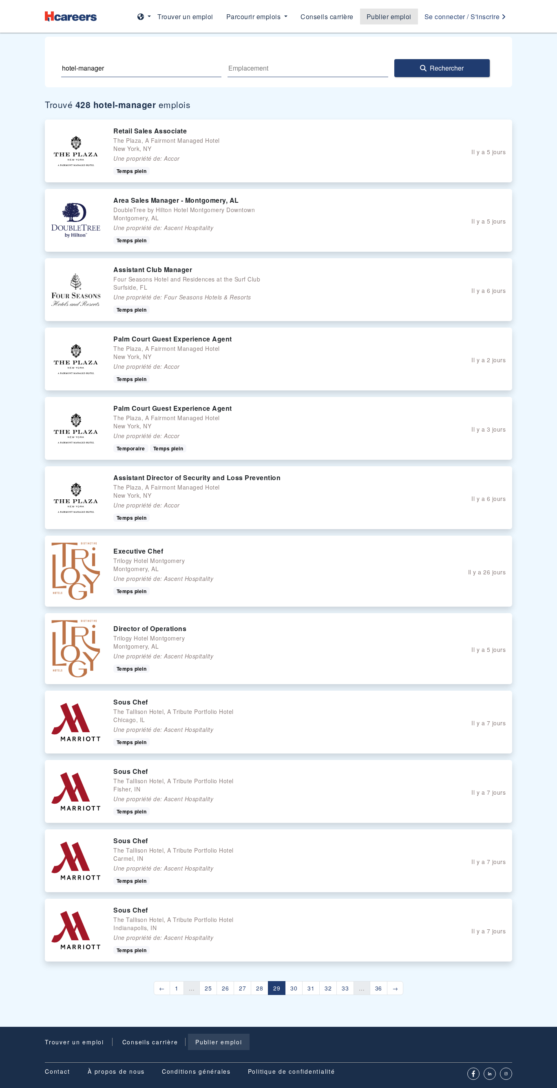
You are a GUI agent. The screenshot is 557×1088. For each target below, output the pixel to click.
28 (259, 988)
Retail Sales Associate (150, 130)
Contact (57, 1071)
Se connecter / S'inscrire (463, 16)
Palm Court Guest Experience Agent (172, 338)
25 (208, 988)
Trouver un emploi (185, 16)
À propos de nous (116, 1071)
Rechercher (447, 68)
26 (225, 988)
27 (242, 988)
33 (345, 988)
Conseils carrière (327, 16)
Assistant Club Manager (152, 269)
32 (328, 988)
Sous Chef (130, 702)
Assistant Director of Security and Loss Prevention (197, 477)
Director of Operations (149, 628)
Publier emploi (389, 16)
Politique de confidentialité (291, 1071)
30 (293, 988)
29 (276, 988)
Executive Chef (138, 551)
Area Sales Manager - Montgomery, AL (176, 200)
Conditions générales (196, 1071)
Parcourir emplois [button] (254, 16)
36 (378, 988)
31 (310, 988)
